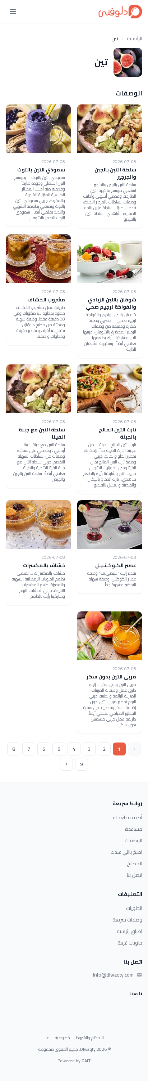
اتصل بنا (134, 875)
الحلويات (134, 908)
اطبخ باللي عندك (126, 852)
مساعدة (133, 829)
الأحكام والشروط (90, 1038)
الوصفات (133, 840)
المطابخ (134, 863)
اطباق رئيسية (129, 931)
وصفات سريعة (127, 919)
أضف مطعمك (127, 817)
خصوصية (62, 1038)
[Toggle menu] (13, 11)
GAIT (86, 1061)
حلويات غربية (129, 942)
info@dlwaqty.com (113, 974)
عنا (47, 1038)
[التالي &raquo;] (66, 764)
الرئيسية (134, 38)
